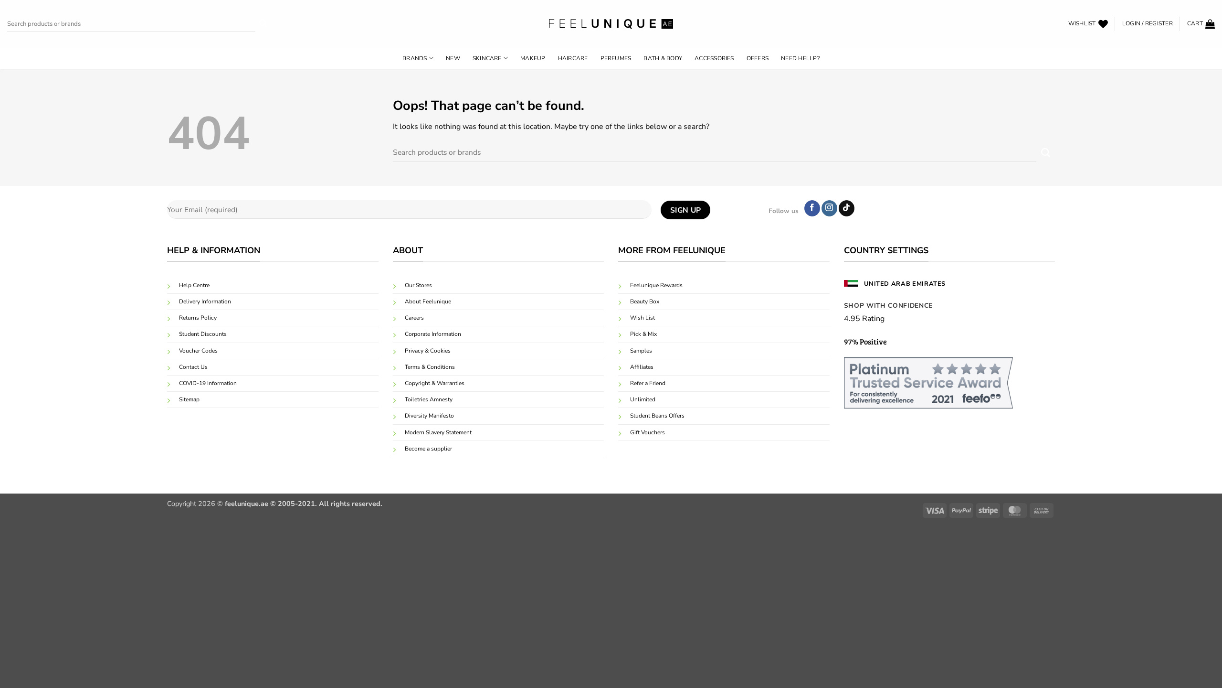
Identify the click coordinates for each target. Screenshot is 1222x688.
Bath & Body (662, 58)
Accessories (714, 58)
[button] (1147, 23)
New (453, 58)
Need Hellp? (800, 58)
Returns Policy (198, 318)
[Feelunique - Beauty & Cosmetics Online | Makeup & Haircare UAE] (611, 23)
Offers (758, 58)
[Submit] (263, 24)
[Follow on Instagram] (829, 208)
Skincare (487, 58)
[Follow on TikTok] (846, 208)
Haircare (573, 58)
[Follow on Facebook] (812, 208)
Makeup (532, 58)
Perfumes (616, 58)
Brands (414, 58)
